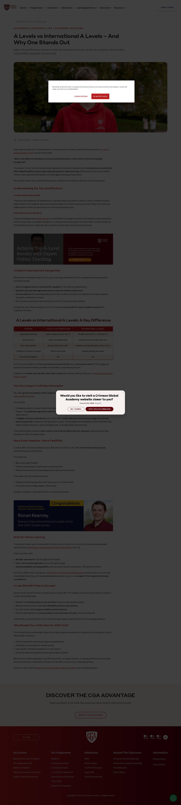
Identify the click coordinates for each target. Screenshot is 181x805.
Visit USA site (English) (100, 409)
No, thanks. (76, 409)
